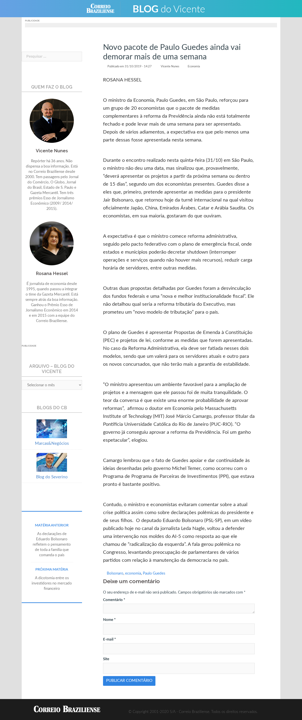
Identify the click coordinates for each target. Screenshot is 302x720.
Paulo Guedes (154, 573)
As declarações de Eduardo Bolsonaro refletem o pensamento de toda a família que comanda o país (52, 544)
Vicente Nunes (170, 66)
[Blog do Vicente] (169, 8)
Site (106, 659)
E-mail (109, 639)
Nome (109, 620)
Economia (194, 66)
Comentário (114, 600)
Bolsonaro (115, 573)
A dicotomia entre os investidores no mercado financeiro (52, 583)
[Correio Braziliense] (103, 8)
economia (133, 573)
